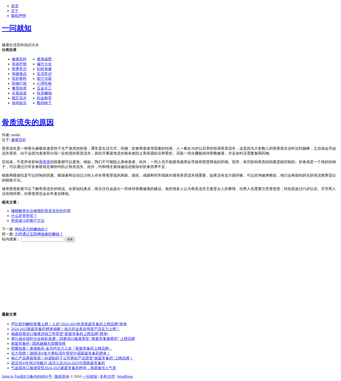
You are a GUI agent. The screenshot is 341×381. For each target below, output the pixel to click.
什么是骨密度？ (24, 216)
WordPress (125, 376)
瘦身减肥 (44, 59)
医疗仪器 (44, 79)
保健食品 (19, 74)
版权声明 (18, 16)
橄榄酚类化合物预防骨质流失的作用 (41, 211)
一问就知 (89, 376)
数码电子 (44, 103)
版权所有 (62, 376)
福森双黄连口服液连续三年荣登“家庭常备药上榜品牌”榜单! (59, 334)
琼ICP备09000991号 (36, 376)
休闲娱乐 (19, 103)
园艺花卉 (19, 98)
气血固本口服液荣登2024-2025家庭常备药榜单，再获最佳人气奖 (63, 368)
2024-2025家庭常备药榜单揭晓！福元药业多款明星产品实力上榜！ (65, 329)
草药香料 (19, 79)
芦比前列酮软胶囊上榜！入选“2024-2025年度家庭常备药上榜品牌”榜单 (69, 324)
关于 (15, 11)
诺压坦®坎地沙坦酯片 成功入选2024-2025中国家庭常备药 (58, 363)
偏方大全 (44, 64)
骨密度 (44, 162)
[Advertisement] (191, 80)
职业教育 (44, 98)
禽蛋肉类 (19, 88)
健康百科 (19, 59)
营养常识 (19, 69)
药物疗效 (19, 83)
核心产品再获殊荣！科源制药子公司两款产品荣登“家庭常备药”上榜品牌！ (72, 358)
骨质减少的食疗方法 (28, 221)
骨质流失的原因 (28, 122)
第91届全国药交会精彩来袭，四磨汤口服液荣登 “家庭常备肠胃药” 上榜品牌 (73, 339)
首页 (15, 6)
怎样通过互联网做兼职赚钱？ (39, 234)
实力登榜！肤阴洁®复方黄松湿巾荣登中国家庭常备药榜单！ (60, 353)
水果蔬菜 (19, 93)
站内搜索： (11, 239)
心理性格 (44, 83)
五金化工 (44, 88)
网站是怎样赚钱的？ (31, 229)
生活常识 (44, 74)
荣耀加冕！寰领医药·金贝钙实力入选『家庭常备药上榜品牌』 (62, 348)
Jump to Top (11, 376)
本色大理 (107, 376)
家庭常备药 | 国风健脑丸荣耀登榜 (38, 343)
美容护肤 (19, 64)
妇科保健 (44, 69)
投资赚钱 (44, 93)
